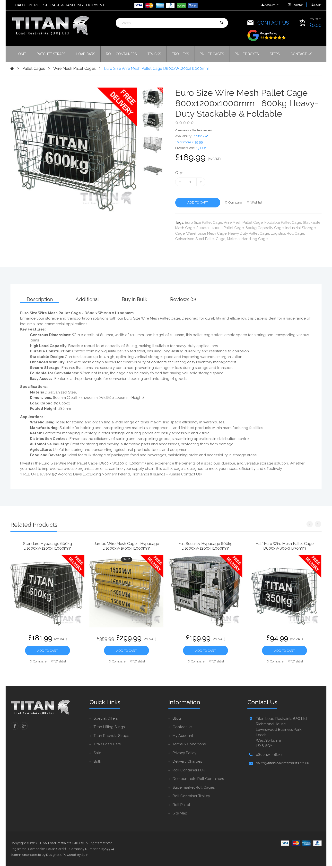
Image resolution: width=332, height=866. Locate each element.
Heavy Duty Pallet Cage (248, 233)
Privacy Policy (184, 753)
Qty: (179, 172)
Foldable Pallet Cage (282, 222)
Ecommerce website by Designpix (35, 855)
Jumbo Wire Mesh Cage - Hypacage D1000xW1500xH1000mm (126, 546)
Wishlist (256, 202)
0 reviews (182, 130)
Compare (235, 202)
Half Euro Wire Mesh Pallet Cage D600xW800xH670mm (284, 546)
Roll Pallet (181, 805)
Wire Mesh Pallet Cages (74, 68)
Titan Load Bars (107, 744)
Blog (177, 718)
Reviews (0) (183, 299)
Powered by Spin (75, 855)
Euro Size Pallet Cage (203, 222)
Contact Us (182, 727)
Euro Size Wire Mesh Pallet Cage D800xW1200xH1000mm (156, 68)
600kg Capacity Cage (264, 228)
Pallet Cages (33, 68)
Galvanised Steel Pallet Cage (200, 239)
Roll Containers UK (189, 770)
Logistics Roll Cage (287, 233)
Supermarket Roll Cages (194, 787)
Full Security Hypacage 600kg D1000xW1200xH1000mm (205, 546)
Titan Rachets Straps (111, 735)
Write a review (202, 130)
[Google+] (24, 726)
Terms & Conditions (189, 744)
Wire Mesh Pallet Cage (243, 222)
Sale (97, 753)
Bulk (97, 761)
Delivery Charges (187, 761)
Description (40, 299)
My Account (183, 735)
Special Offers (106, 718)
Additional (87, 299)
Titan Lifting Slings (109, 727)
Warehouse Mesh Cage (206, 233)
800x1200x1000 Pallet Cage (220, 228)
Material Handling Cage (247, 239)
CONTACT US (273, 23)
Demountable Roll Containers (198, 779)
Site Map (180, 813)
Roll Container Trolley (191, 796)
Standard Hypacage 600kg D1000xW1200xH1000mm (47, 546)
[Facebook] (14, 726)
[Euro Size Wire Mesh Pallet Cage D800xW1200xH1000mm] (152, 98)
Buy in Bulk (134, 299)
